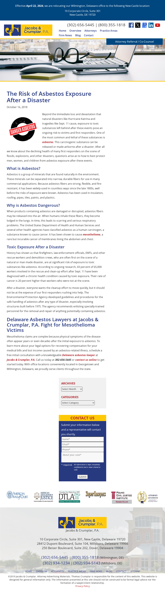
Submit (82, 476)
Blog (78, 35)
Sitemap (135, 571)
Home (62, 30)
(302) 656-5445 (80, 24)
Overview (75, 30)
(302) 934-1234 (56, 563)
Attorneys (90, 30)
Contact (88, 35)
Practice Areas (108, 30)
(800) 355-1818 (111, 24)
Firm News (65, 35)
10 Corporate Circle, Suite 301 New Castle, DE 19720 (83, 12)
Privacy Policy (82, 586)
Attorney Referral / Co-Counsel (134, 41)
